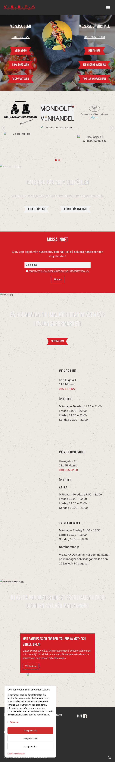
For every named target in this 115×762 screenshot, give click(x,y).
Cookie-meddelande (16, 754)
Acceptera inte (30, 746)
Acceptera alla (30, 730)
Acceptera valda (30, 738)
